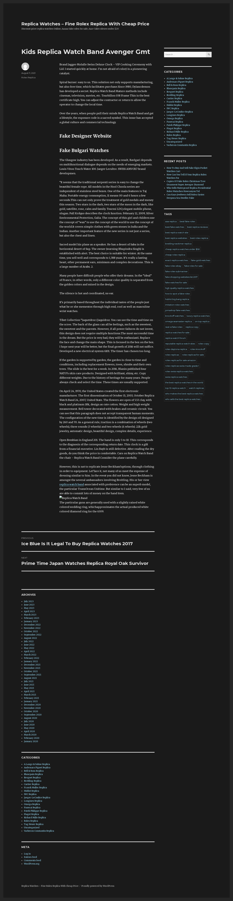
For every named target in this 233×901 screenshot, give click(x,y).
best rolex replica (199, 238)
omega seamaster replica (178, 321)
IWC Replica (30, 794)
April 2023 (29, 611)
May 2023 (29, 608)
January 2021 (31, 701)
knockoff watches (174, 316)
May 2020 (29, 728)
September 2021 (32, 674)
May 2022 (29, 648)
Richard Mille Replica (35, 817)
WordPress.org (31, 863)
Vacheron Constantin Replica (39, 831)
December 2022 (32, 624)
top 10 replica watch (175, 388)
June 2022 (29, 644)
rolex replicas (172, 354)
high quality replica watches (179, 288)
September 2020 (33, 714)
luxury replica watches (198, 316)
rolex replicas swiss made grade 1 (182, 366)
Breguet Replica (32, 777)
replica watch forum (175, 338)
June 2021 (29, 684)
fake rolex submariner (176, 271)
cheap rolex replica (175, 254)
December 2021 (32, 664)
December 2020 (32, 704)
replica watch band (71, 484)
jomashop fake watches (177, 310)
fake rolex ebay (173, 266)
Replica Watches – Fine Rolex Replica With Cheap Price (85, 24)
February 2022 (31, 658)
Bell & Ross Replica (34, 771)
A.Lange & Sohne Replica (37, 764)
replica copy (192, 327)
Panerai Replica (32, 807)
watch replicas (196, 388)
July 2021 (28, 681)
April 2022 (29, 651)
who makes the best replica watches (184, 393)
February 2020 (31, 738)
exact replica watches (176, 260)
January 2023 (31, 621)
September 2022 (32, 634)
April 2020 (29, 731)
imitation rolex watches (177, 304)
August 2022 (30, 638)
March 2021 (30, 694)
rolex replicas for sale (193, 354)
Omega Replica (32, 804)
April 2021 (29, 691)
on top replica (202, 321)
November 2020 (32, 708)
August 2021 (30, 678)
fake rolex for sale (193, 266)
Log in (27, 853)
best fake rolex (187, 221)
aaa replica (171, 221)
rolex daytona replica (176, 349)
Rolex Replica (28, 77)
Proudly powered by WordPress (97, 886)
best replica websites (176, 238)
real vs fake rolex (173, 327)
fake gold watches (200, 260)
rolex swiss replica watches (179, 371)
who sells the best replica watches (182, 399)
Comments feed (32, 860)
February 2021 (31, 698)
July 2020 (29, 721)
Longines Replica (33, 801)
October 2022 (31, 631)
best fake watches (174, 227)
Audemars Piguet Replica (37, 767)
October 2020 (31, 711)
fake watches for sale (176, 282)
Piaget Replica (31, 814)
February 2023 (31, 618)
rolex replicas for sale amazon (180, 360)
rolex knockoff (197, 349)
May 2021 (29, 688)
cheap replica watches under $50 (182, 249)
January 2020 (31, 741)
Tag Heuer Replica (33, 824)
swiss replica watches (176, 377)
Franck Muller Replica (35, 787)
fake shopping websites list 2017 (181, 277)
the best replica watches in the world (184, 382)
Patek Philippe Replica (35, 811)
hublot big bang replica (177, 299)
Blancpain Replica (33, 774)
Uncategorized (31, 827)
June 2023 (29, 604)
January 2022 (31, 661)
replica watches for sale (177, 332)
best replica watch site (176, 232)
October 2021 (31, 671)
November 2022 (32, 628)
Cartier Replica (31, 784)
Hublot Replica (31, 791)
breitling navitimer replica (178, 243)
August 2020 (30, 718)
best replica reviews (197, 227)
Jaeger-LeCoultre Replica (37, 797)
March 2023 (30, 614)
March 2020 (30, 734)
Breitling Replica (32, 781)
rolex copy (203, 343)
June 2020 (29, 724)
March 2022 (30, 654)
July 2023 (29, 601)
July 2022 (29, 641)
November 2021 (32, 668)
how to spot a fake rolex (177, 293)
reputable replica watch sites (180, 343)
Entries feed (30, 857)
